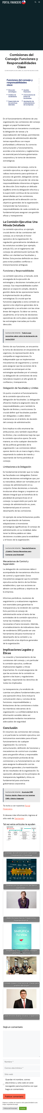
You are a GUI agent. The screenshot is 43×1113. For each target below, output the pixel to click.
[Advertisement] (21, 28)
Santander (19, 818)
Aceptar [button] (22, 1108)
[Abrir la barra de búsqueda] (35, 2)
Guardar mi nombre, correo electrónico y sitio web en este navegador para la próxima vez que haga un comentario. (21, 1084)
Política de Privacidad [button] (10, 1108)
